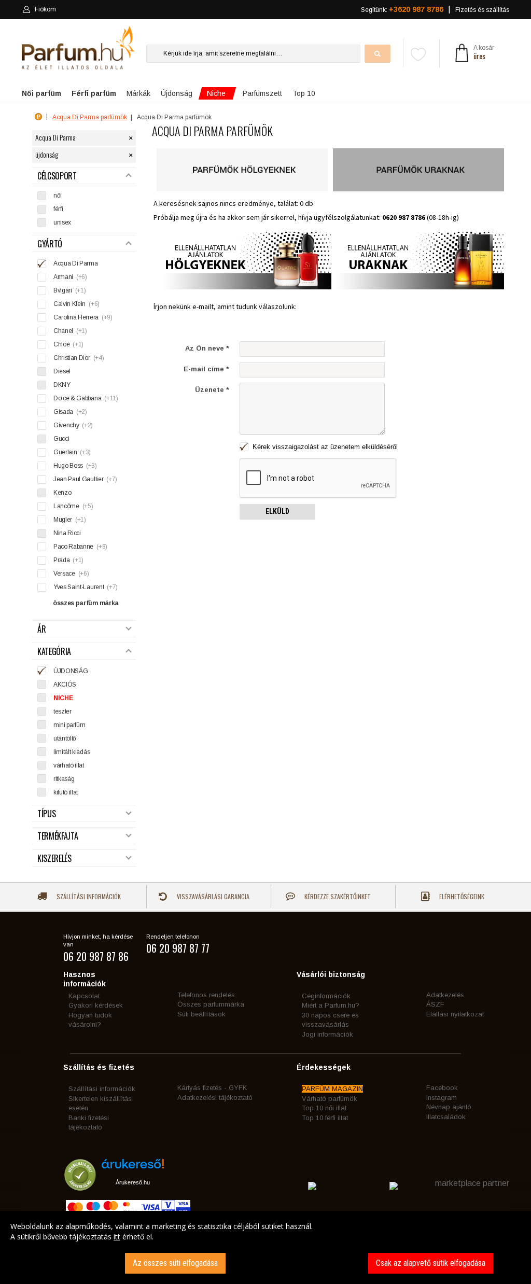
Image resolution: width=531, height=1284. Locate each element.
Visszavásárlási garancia (212, 896)
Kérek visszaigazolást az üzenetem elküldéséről (324, 447)
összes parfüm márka (86, 603)
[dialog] (265, 1247)
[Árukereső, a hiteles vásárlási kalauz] (80, 1185)
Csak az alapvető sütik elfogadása (430, 1263)
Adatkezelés (445, 995)
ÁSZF (435, 1004)
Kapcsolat (84, 996)
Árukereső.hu (133, 1182)
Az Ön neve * (207, 348)
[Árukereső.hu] (133, 1167)
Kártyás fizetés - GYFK (212, 1088)
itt (117, 1236)
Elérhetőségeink (461, 896)
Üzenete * (212, 390)
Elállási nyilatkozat (455, 1014)
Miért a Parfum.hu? (330, 1005)
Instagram (441, 1097)
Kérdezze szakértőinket (337, 896)
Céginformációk (326, 996)
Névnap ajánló (448, 1107)
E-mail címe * (206, 369)
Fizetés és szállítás (482, 9)
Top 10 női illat (324, 1108)
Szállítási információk (88, 896)
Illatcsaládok (446, 1117)
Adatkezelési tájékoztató (215, 1097)
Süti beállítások (201, 1014)
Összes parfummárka (210, 1004)
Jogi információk (327, 1034)
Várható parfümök (329, 1098)
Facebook (442, 1088)
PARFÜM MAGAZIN (332, 1089)
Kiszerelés (54, 858)
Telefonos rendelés (206, 995)
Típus (46, 814)
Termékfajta (57, 836)
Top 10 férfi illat (325, 1118)
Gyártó (49, 244)
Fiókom (45, 9)
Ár (41, 629)
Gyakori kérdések (95, 1005)
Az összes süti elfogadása (175, 1263)
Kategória (54, 652)
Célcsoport (57, 176)
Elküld (277, 511)
